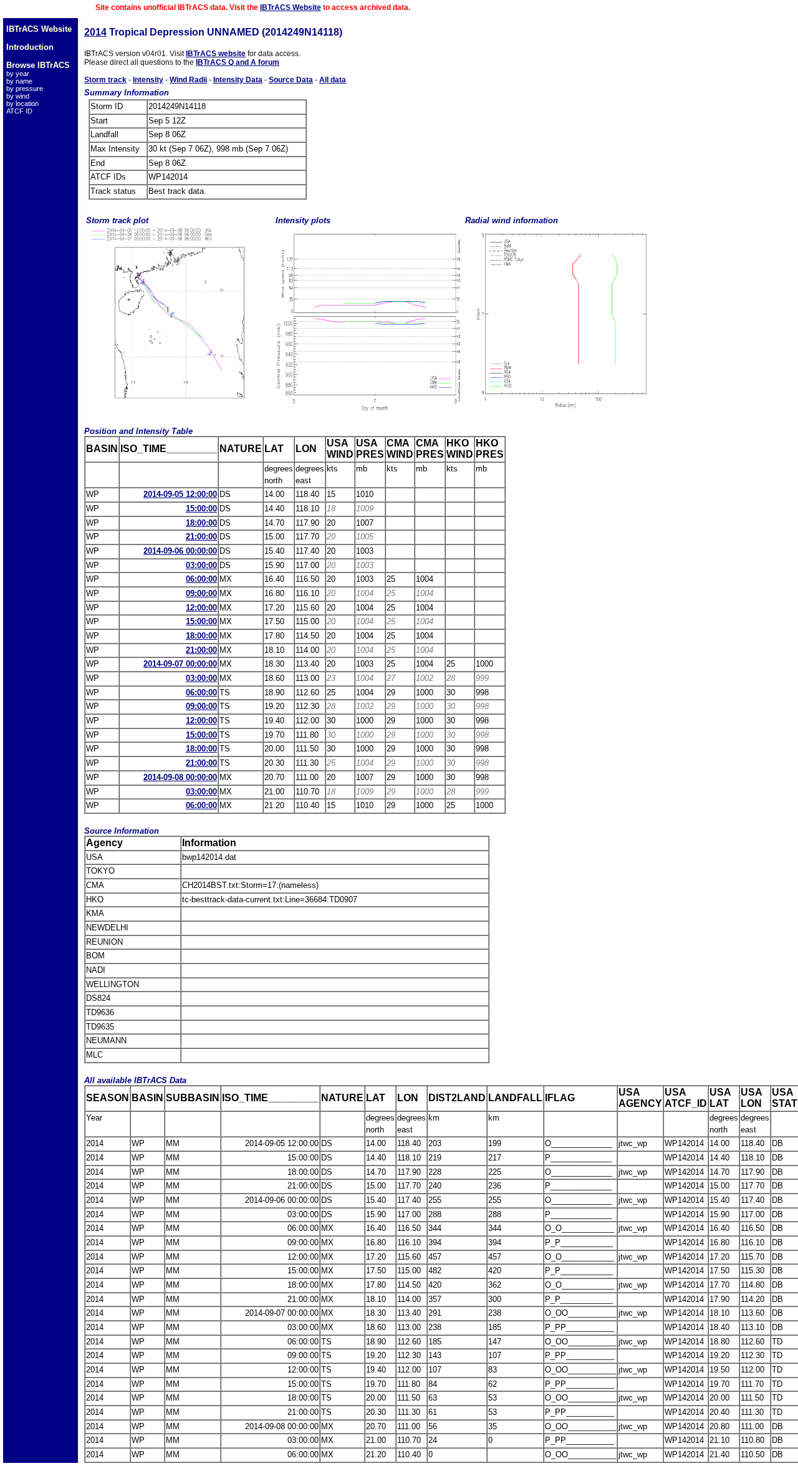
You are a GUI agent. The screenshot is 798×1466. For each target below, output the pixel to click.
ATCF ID (19, 111)
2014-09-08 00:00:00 (180, 777)
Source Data (291, 79)
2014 (95, 32)
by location (22, 103)
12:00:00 (201, 607)
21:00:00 (201, 536)
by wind (17, 96)
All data (332, 79)
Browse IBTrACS (38, 65)
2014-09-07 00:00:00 (180, 663)
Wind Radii (188, 79)
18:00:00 (201, 523)
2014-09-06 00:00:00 (180, 551)
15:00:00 (201, 508)
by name (19, 81)
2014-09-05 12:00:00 (180, 494)
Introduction (30, 47)
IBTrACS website (216, 53)
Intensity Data (237, 79)
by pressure (24, 88)
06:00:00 (201, 579)
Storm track (105, 79)
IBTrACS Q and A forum (237, 62)
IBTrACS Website (290, 7)
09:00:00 (201, 593)
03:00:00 (201, 565)
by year (17, 73)
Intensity (148, 79)
